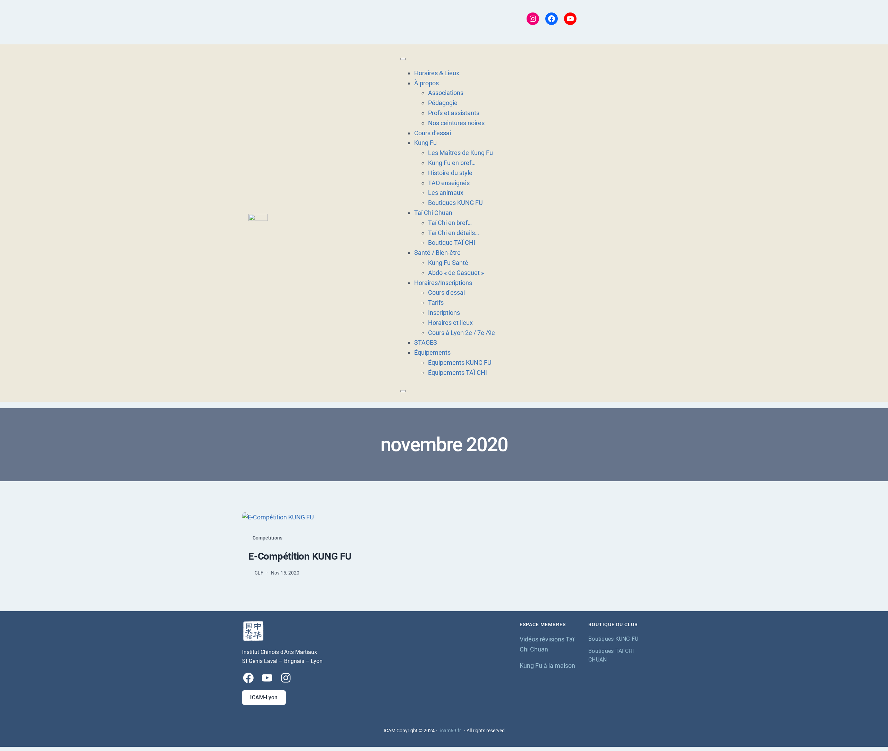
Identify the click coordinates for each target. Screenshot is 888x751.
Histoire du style (450, 172)
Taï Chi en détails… (453, 232)
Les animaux (445, 192)
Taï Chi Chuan (433, 212)
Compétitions (267, 538)
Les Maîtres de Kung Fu (460, 152)
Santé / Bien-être (437, 252)
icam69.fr (450, 730)
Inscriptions (444, 312)
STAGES (425, 342)
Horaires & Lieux (436, 73)
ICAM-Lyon (264, 697)
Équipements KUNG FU (460, 362)
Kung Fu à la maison (547, 665)
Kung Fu (425, 142)
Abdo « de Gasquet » (456, 272)
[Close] (403, 391)
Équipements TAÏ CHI (457, 372)
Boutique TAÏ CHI (451, 242)
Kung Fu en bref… (452, 162)
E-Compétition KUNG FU (299, 556)
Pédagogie (443, 102)
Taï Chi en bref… (450, 222)
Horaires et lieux (450, 322)
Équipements (432, 352)
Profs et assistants (453, 112)
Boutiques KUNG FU (455, 202)
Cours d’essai (432, 133)
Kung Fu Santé (448, 262)
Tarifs (436, 302)
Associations (445, 92)
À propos (426, 83)
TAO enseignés (449, 183)
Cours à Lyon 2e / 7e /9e (461, 332)
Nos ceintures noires (456, 123)
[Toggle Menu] (403, 59)
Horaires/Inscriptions (443, 282)
